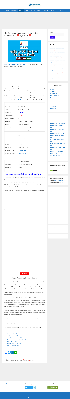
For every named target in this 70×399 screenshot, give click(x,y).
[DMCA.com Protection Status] (53, 171)
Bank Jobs (27, 10)
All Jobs (7, 10)
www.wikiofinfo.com (58, 180)
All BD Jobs (52, 91)
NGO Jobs (33, 10)
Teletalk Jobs (46, 10)
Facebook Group (22, 153)
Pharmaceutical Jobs (54, 10)
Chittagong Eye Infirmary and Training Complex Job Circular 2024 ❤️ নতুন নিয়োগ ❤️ (20, 360)
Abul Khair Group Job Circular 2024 (14, 337)
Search (51, 32)
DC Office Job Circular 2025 (56, 153)
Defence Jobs (62, 10)
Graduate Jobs (15, 357)
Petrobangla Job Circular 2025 (56, 151)
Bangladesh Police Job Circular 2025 (57, 119)
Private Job (20, 357)
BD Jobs (52, 89)
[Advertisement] (35, 20)
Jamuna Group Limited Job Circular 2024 (15, 333)
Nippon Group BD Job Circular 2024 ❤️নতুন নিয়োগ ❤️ (15, 359)
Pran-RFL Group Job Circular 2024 (14, 345)
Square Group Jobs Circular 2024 (14, 343)
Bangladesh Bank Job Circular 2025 (57, 133)
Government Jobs (14, 10)
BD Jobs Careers (20, 99)
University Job (39, 10)
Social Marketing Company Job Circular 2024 (16, 339)
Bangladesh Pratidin (9, 357)
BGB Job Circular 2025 (55, 155)
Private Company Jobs (55, 95)
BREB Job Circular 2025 (55, 157)
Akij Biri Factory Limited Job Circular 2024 (16, 335)
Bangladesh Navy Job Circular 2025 (57, 123)
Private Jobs (21, 10)
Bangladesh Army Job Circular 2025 (57, 121)
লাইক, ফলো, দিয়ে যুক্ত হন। (6, 383)
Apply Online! (24, 273)
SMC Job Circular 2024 (12, 341)
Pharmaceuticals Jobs (54, 102)
